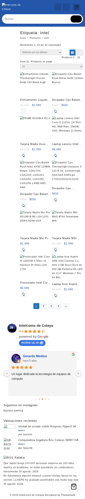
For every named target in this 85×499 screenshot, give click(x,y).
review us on (30, 342)
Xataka (19, 457)
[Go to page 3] (45, 399)
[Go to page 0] (36, 398)
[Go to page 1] (39, 399)
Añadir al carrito (23, 111)
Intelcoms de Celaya (36, 326)
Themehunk (68, 495)
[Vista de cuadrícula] (73, 52)
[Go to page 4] (48, 398)
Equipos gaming (13, 410)
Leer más (56, 111)
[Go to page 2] (42, 399)
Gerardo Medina (35, 356)
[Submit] (76, 19)
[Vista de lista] (80, 52)
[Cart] (76, 7)
